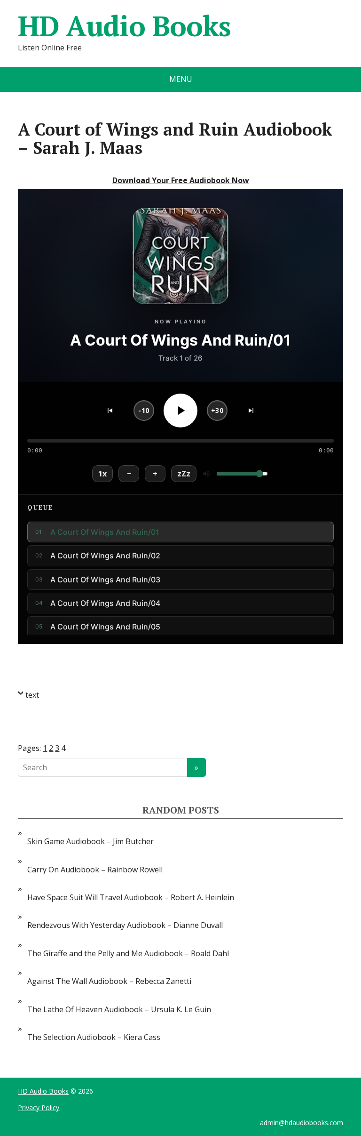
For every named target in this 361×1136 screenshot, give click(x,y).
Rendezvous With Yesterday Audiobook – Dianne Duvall (125, 925)
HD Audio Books (124, 26)
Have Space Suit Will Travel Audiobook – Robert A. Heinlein (130, 897)
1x (102, 473)
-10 (143, 410)
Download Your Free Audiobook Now (180, 180)
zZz (183, 473)
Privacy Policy (38, 1107)
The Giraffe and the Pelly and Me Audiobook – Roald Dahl (128, 953)
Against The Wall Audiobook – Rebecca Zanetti (109, 981)
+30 (217, 410)
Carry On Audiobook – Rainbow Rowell (95, 869)
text (32, 695)
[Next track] (251, 410)
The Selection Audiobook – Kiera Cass (93, 1037)
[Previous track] (110, 410)
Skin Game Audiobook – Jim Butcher (90, 841)
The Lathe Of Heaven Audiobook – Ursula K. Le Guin (119, 1009)
